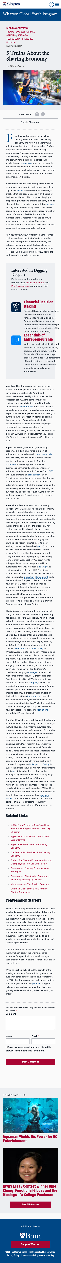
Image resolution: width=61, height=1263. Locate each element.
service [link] (50, 204)
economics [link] (20, 649)
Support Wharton (30, 1244)
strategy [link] (43, 567)
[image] (35, 113)
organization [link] (34, 475)
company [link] (33, 683)
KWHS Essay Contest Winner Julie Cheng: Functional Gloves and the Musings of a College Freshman (30, 1190)
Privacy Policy (13, 1255)
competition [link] (26, 163)
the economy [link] (33, 696)
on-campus (38, 283)
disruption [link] (11, 465)
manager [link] (32, 672)
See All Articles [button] (30, 1205)
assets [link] (20, 191)
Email (35, 1036)
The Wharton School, (19, 1252)
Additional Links (29, 1226)
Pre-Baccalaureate (20, 286)
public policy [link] (37, 649)
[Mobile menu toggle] (57, 4)
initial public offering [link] (39, 764)
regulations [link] (42, 710)
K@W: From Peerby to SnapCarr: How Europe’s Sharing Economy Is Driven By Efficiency (30, 828)
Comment (11, 1014)
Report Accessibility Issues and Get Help (37, 1255)
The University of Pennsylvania (42, 1252)
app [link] (14, 771)
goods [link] (40, 546)
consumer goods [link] (43, 454)
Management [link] (41, 577)
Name (9, 1036)
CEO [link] (51, 471)
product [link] (36, 984)
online (29, 283)
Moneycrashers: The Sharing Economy (30, 884)
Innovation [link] (29, 577)
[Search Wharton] (51, 4)
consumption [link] (26, 407)
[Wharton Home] (11, 4)
